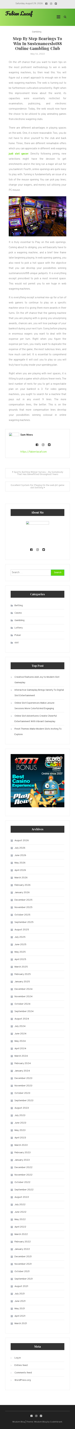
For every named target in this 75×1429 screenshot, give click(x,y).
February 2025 (22, 974)
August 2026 (21, 840)
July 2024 (19, 1026)
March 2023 (21, 1145)
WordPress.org (22, 1380)
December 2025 (23, 900)
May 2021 (19, 1308)
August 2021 (21, 1286)
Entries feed (21, 1365)
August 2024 (21, 1018)
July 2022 (19, 1204)
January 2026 (22, 892)
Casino (18, 613)
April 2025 (20, 959)
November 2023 (23, 1085)
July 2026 (19, 848)
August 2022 (21, 1197)
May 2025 (20, 952)
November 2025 (23, 907)
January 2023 (22, 1160)
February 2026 (22, 885)
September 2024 (23, 1011)
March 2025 (21, 966)
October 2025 (22, 914)
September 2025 (23, 922)
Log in (17, 1357)
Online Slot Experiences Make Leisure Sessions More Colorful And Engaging (34, 706)
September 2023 (23, 1100)
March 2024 (21, 1056)
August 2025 (21, 929)
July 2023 (19, 1115)
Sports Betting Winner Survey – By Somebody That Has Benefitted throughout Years (38, 473)
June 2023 (20, 1122)
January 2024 (22, 1070)
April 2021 (19, 1316)
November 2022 (23, 1174)
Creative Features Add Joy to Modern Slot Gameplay (36, 680)
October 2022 (22, 1182)
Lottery (18, 627)
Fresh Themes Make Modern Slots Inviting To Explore (38, 731)
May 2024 (20, 1041)
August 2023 (21, 1108)
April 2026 (20, 870)
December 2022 (23, 1167)
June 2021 (20, 1301)
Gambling (36, 32)
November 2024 (23, 996)
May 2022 (20, 1219)
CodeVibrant (56, 1422)
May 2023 (19, 1130)
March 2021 (20, 1323)
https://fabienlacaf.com (33, 452)
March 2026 (21, 877)
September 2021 (23, 1278)
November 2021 (23, 1264)
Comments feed (23, 1372)
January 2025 (22, 981)
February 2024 (22, 1063)
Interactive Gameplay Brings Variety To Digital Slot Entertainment (39, 693)
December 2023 (23, 1078)
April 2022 (20, 1226)
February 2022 (22, 1241)
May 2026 (19, 862)
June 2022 (20, 1212)
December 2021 (23, 1256)
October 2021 (22, 1271)
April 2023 (20, 1137)
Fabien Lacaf (18, 13)
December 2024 (23, 989)
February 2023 (22, 1152)
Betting (18, 605)
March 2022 (21, 1234)
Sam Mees (26, 435)
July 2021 (19, 1293)
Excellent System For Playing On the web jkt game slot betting (37, 486)
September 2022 (23, 1189)
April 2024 (20, 1048)
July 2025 (19, 937)
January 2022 (22, 1249)
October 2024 (22, 1004)
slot (16, 642)
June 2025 (20, 944)
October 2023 (22, 1093)
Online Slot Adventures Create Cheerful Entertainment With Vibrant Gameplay (35, 718)
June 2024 (20, 1033)
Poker (17, 635)
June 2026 (20, 855)
